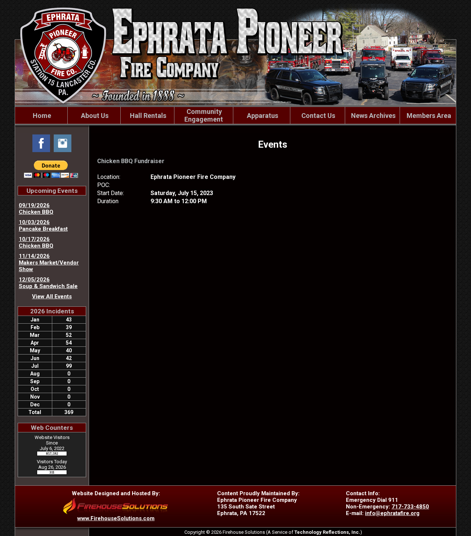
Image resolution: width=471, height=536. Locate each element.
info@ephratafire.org (392, 513)
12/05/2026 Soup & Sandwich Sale (48, 282)
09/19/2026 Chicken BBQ (36, 208)
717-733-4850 (410, 506)
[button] (93, 115)
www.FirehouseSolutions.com (116, 518)
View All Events (52, 296)
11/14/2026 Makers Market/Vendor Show (49, 263)
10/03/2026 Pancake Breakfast (43, 225)
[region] (235, 115)
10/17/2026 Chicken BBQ (36, 242)
